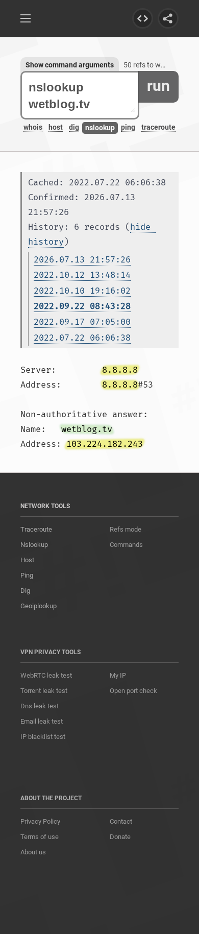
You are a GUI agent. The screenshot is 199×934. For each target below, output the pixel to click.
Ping (26, 575)
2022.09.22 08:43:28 (82, 306)
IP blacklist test (42, 736)
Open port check (133, 690)
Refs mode (125, 529)
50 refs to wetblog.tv (156, 65)
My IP (118, 675)
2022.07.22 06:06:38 (82, 337)
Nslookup (34, 544)
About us (33, 852)
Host (27, 560)
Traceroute (36, 529)
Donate (120, 837)
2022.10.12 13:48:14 (82, 275)
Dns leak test (39, 706)
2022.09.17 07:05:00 (82, 322)
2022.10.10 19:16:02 (82, 290)
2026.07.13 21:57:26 (82, 259)
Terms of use (39, 837)
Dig (25, 590)
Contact (121, 821)
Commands (126, 544)
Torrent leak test (43, 690)
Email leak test (41, 721)
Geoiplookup (38, 606)
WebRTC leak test (46, 675)
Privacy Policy (40, 821)
